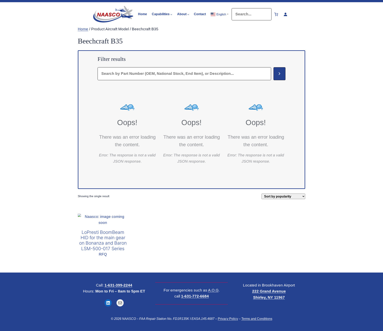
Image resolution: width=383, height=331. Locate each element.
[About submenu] (188, 14)
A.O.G (213, 290)
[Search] (279, 73)
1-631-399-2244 (118, 285)
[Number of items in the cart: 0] (276, 14)
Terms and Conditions (256, 318)
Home (83, 29)
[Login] (285, 14)
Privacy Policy (228, 318)
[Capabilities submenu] (171, 14)
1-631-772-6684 (195, 296)
